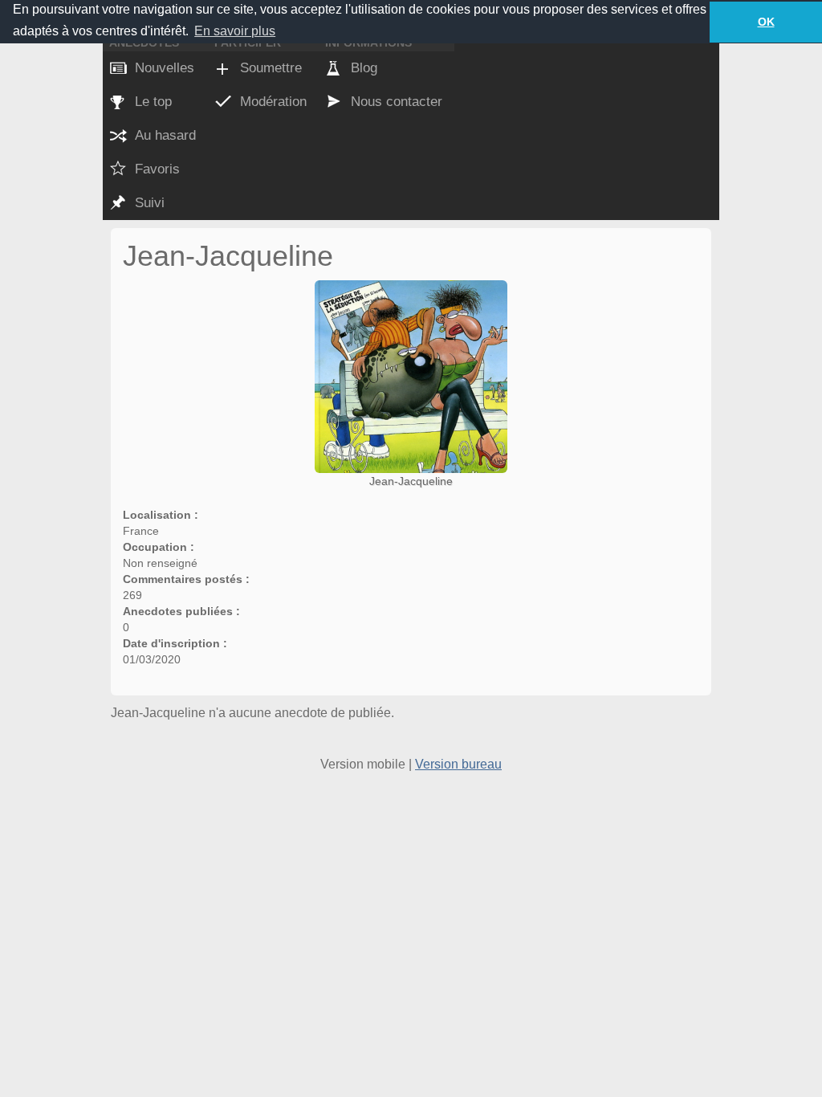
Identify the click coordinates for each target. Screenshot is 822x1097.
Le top (153, 101)
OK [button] (766, 21)
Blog (364, 67)
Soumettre (271, 67)
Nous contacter (396, 101)
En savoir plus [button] (234, 31)
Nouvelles (164, 67)
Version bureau (458, 764)
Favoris (157, 169)
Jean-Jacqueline (411, 481)
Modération (273, 101)
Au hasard (165, 135)
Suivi (150, 202)
